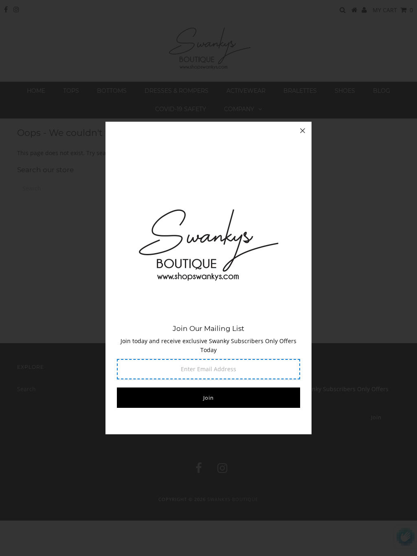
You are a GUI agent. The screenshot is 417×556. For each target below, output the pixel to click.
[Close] (303, 131)
